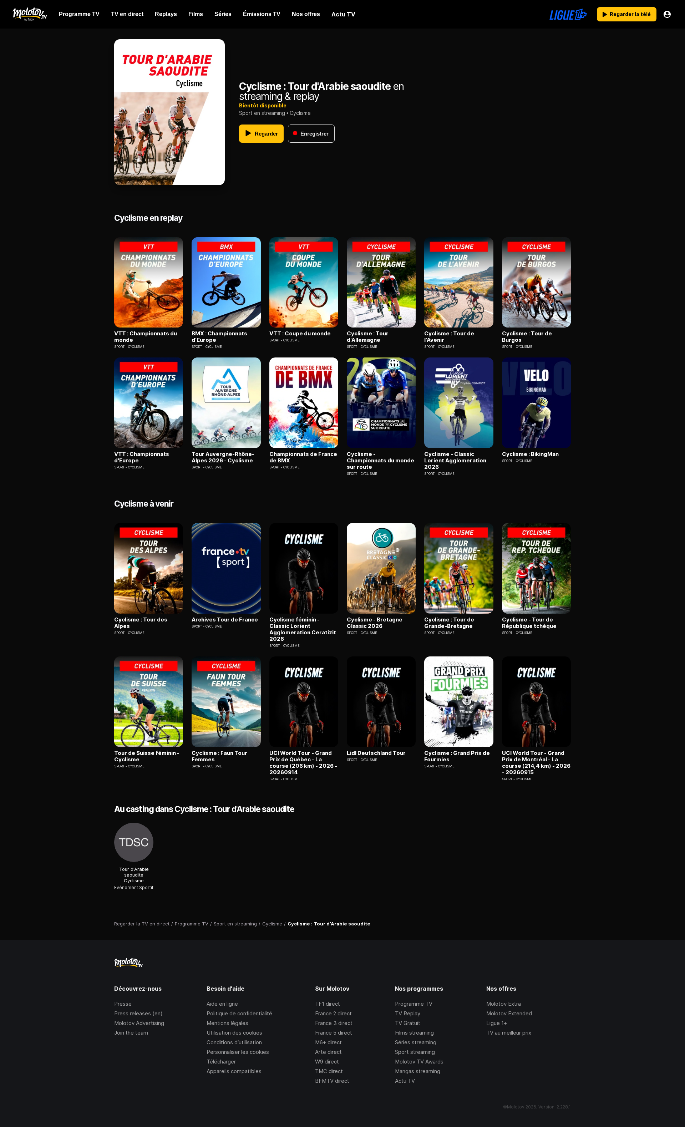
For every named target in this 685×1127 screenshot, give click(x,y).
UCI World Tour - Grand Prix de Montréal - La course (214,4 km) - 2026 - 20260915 (536, 763)
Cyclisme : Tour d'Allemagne (368, 336)
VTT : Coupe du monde (300, 333)
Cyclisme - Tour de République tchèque (529, 622)
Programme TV (413, 1003)
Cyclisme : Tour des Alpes (140, 622)
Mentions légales (227, 1023)
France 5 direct (333, 1032)
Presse (123, 1003)
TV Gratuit (407, 1023)
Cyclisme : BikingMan (530, 454)
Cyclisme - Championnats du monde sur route (380, 460)
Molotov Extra (503, 1003)
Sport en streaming (262, 113)
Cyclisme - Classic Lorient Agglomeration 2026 (455, 460)
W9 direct (327, 1061)
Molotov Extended (509, 1013)
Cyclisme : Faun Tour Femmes (219, 756)
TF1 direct (327, 1003)
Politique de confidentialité (239, 1013)
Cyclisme (300, 113)
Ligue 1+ (496, 1023)
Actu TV (405, 1080)
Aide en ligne (222, 1003)
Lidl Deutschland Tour (376, 753)
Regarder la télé (630, 14)
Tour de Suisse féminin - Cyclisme (146, 756)
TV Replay (407, 1013)
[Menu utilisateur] (667, 14)
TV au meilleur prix (508, 1032)
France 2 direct (333, 1013)
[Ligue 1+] (568, 14)
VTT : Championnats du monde (145, 336)
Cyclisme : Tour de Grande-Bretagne (449, 622)
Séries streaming (415, 1042)
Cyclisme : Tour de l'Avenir (449, 336)
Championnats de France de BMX (303, 457)
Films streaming (414, 1032)
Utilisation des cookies (234, 1032)
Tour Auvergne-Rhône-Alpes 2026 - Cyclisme (223, 457)
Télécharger (221, 1061)
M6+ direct (328, 1042)
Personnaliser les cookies (238, 1052)
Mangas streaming (417, 1071)
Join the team (131, 1032)
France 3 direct (333, 1023)
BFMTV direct (332, 1080)
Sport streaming (415, 1052)
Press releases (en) (138, 1013)
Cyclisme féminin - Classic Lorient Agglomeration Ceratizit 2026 (302, 629)
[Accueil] (29, 14)
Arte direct (328, 1052)
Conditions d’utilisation (234, 1042)
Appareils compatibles (234, 1071)
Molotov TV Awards (419, 1061)
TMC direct (329, 1071)
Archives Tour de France (225, 619)
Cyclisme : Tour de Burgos (527, 336)
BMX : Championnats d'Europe (219, 336)
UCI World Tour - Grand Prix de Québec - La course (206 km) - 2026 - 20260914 (303, 763)
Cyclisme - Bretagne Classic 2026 (374, 622)
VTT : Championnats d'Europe (141, 457)
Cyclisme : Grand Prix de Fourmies (457, 756)
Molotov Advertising (139, 1023)
